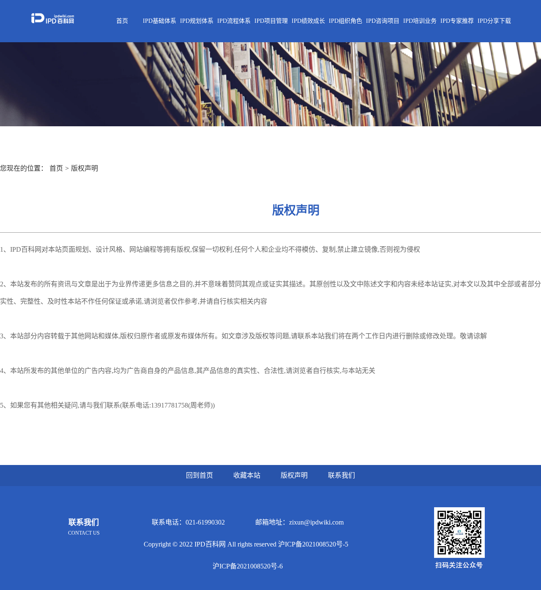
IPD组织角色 (345, 21)
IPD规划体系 (196, 21)
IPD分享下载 (494, 21)
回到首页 (199, 475)
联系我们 (341, 475)
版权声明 (84, 168)
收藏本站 (246, 475)
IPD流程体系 (234, 21)
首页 (122, 21)
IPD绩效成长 (308, 21)
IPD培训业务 (420, 21)
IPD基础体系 (159, 21)
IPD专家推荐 (457, 21)
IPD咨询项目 (382, 21)
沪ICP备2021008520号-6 (248, 566)
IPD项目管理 (271, 21)
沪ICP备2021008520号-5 (313, 544)
